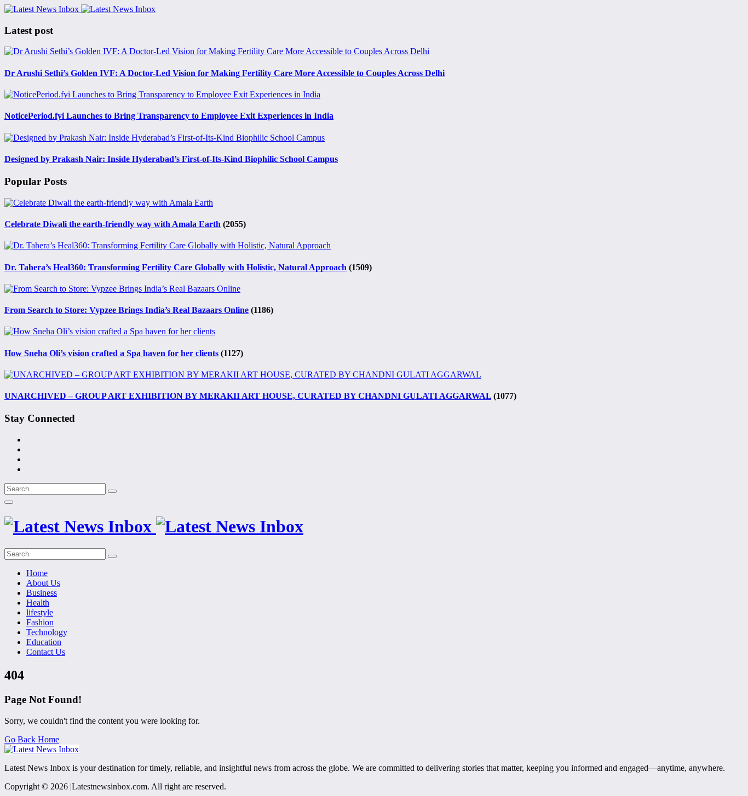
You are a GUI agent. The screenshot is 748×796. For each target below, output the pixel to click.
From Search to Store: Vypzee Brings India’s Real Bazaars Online (126, 310)
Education (43, 642)
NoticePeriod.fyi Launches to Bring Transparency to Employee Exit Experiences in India (168, 115)
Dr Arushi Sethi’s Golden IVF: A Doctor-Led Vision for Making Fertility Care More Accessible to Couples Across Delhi (224, 73)
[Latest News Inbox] (80, 9)
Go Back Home (31, 739)
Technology (46, 632)
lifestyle (39, 612)
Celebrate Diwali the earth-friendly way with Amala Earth (112, 224)
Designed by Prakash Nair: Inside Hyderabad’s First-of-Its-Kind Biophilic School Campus (171, 159)
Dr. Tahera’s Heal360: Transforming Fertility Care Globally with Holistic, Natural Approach (175, 267)
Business (41, 592)
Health (37, 602)
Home (37, 573)
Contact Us (45, 651)
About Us (43, 583)
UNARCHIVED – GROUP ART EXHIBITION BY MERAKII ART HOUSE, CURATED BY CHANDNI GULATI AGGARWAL (247, 395)
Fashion (40, 622)
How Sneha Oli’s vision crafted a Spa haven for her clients (111, 353)
